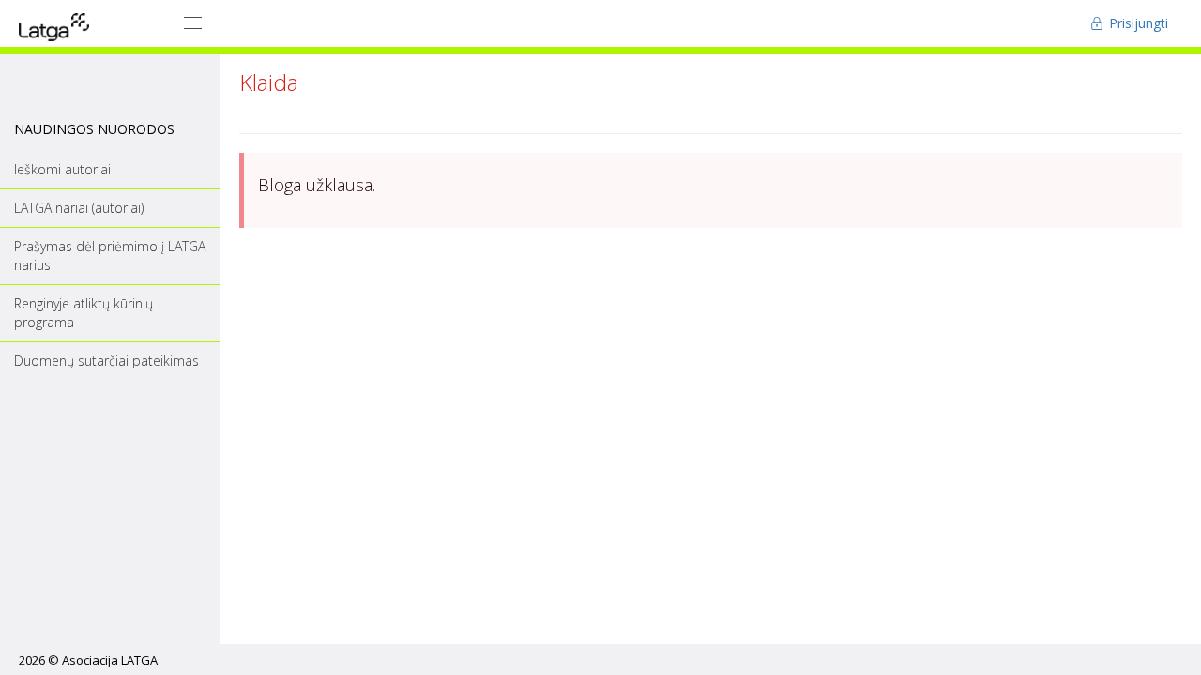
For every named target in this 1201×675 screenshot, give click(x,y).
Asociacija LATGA (110, 660)
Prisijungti (1136, 23)
